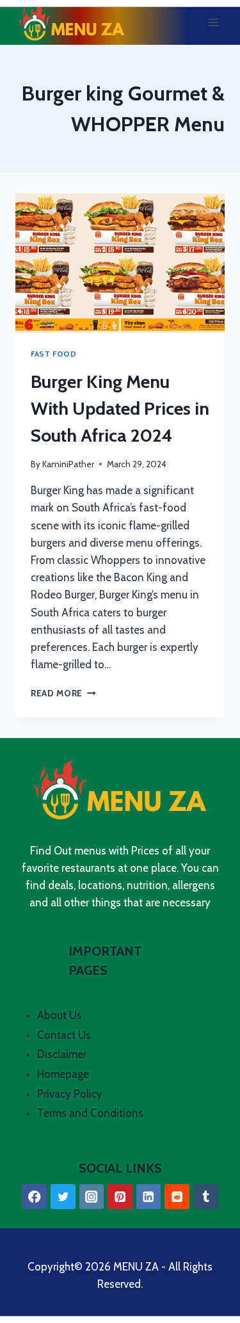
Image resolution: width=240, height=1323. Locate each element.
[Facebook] (34, 1196)
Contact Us (64, 1035)
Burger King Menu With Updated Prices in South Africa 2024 (120, 408)
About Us (59, 1015)
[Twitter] (63, 1196)
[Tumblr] (205, 1196)
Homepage (63, 1074)
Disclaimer (61, 1054)
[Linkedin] (148, 1196)
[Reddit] (176, 1196)
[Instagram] (91, 1196)
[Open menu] (213, 22)
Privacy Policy (69, 1093)
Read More (63, 693)
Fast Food (53, 353)
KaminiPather (68, 464)
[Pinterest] (120, 1196)
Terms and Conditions (90, 1113)
